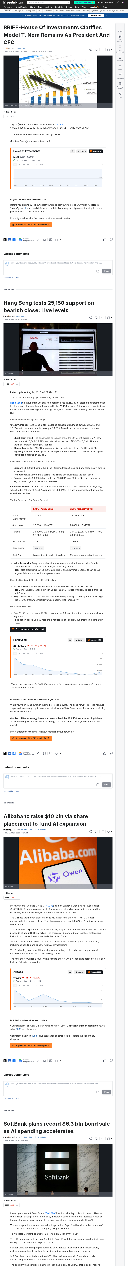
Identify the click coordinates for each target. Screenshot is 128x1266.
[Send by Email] (50, 239)
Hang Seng (16, 402)
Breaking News (30, 11)
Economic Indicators (73, 11)
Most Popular (18, 11)
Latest (7, 11)
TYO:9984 (50, 1213)
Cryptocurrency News (98, 11)
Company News (112, 11)
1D (15, 164)
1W (19, 164)
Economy (85, 11)
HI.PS (60, 124)
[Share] (90, 49)
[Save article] (96, 49)
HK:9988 (48, 905)
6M (28, 164)
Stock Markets (59, 11)
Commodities (48, 11)
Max (41, 164)
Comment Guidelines (11, 278)
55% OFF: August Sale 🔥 (84, 2)
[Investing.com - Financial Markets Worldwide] (13, 2)
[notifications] (118, 2)
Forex (39, 11)
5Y (37, 164)
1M (24, 164)
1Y (32, 164)
